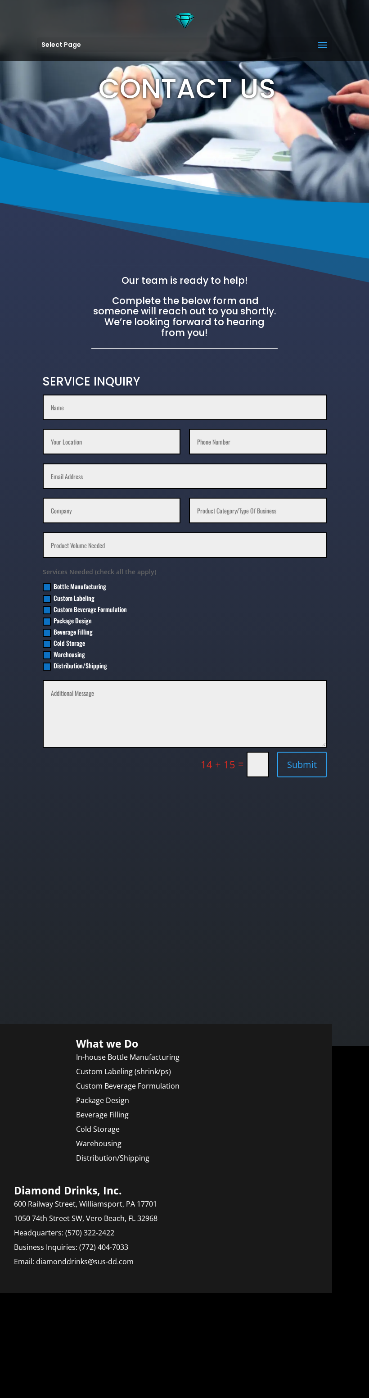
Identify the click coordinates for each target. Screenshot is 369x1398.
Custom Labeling (74, 598)
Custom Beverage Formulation (90, 609)
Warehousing (69, 654)
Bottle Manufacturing (80, 586)
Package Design (73, 620)
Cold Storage (69, 643)
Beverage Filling (73, 631)
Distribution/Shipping (80, 665)
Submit (302, 764)
